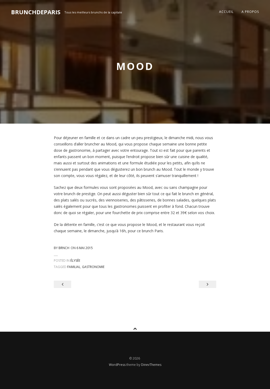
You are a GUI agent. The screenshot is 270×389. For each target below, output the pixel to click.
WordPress (117, 364)
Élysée (75, 260)
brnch (64, 248)
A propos (250, 11)
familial (73, 267)
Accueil (226, 11)
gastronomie (93, 267)
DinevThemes (151, 364)
